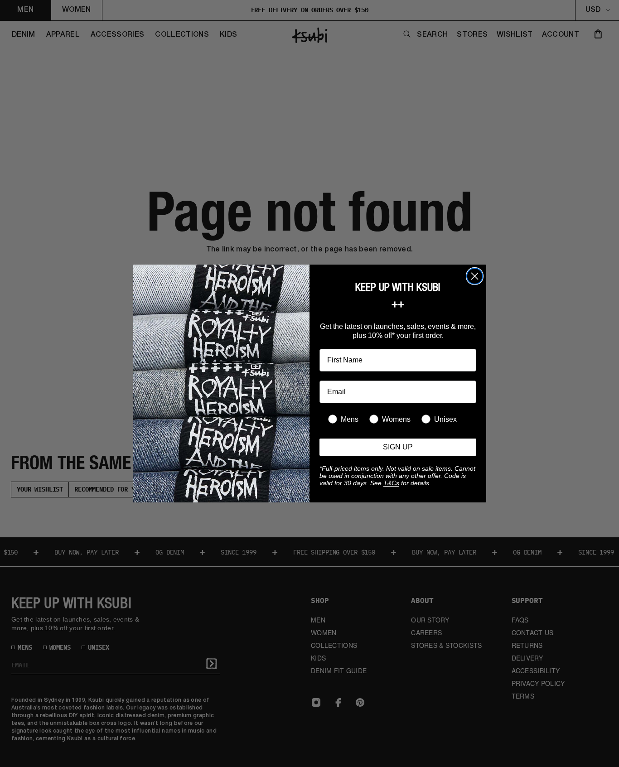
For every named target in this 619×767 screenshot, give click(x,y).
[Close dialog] (475, 276)
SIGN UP (398, 447)
